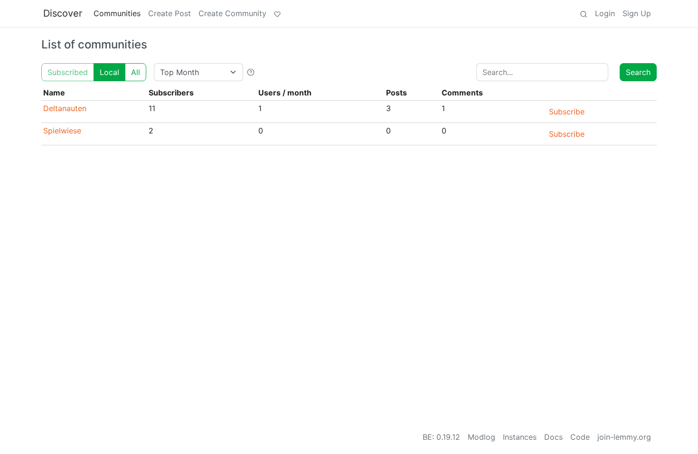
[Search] (583, 13)
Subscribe (567, 111)
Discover (62, 13)
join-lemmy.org (624, 437)
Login (605, 13)
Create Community (232, 13)
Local (109, 72)
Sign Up (637, 13)
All (135, 72)
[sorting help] (251, 72)
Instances (520, 437)
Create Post (169, 13)
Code (580, 437)
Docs (553, 437)
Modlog (481, 437)
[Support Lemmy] (277, 13)
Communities (117, 13)
